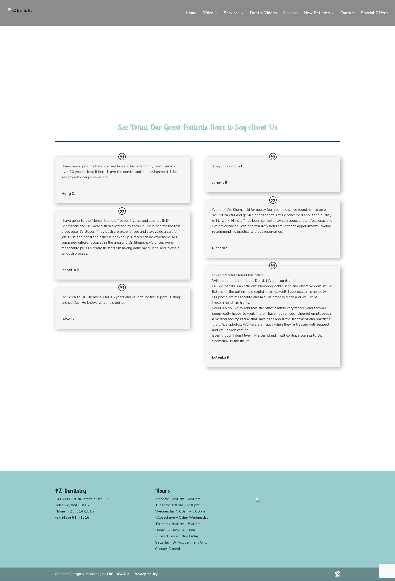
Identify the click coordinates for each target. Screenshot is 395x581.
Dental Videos (263, 13)
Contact (347, 13)
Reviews (290, 13)
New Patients (317, 13)
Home (191, 13)
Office (207, 13)
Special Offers (374, 13)
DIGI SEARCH (119, 573)
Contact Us (197, 441)
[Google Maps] (337, 574)
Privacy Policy (145, 573)
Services (232, 13)
